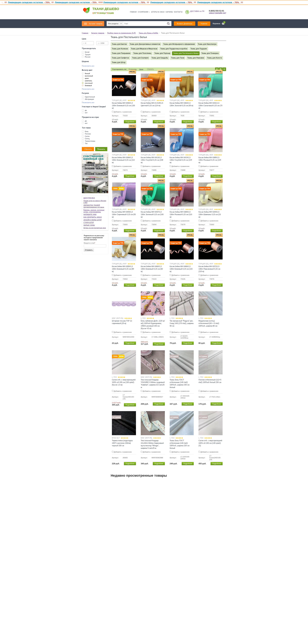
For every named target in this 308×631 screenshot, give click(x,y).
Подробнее (129, 122)
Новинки (204, 24)
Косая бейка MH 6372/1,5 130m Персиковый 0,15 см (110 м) (209, 268)
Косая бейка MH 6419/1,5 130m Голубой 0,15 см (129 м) (181, 159)
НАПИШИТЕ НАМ (89, 214)
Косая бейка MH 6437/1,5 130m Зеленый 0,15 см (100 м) (152, 214)
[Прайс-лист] (224, 69)
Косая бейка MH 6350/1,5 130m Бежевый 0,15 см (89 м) (123, 268)
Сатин (87, 136)
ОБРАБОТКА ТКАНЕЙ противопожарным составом (93, 206)
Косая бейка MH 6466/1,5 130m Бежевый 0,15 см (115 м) (181, 268)
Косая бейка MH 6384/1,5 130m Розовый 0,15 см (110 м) (181, 214)
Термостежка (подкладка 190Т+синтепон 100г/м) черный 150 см (122, 443)
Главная (133, 12)
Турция (87, 54)
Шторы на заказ (157, 12)
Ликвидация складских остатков (51, 2)
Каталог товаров (97, 33)
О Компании (143, 12)
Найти (168, 23)
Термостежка (90, 141)
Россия (87, 57)
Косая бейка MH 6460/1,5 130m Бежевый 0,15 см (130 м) (123, 105)
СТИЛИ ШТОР (88, 222)
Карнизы (169, 12)
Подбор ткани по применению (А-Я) (121, 33)
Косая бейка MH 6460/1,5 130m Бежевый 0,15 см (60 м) (152, 268)
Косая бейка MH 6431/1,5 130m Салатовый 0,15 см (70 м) (210, 105)
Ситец (87, 138)
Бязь (86, 131)
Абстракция (89, 99)
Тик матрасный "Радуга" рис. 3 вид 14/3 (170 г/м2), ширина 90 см (181, 323)
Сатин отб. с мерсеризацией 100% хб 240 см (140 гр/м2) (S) (210, 443)
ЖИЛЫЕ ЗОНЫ (89, 225)
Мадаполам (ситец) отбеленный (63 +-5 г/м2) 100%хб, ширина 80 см (209, 323)
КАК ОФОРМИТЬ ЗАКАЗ (92, 217)
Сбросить (88, 149)
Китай (87, 52)
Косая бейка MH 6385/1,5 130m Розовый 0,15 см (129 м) (210, 159)
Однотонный (90, 97)
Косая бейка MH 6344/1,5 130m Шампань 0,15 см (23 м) (210, 214)
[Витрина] (217, 69)
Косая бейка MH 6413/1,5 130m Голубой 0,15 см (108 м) (152, 159)
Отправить (89, 250)
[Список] (220, 69)
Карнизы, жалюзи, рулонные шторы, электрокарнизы (93, 211)
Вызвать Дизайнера (184, 24)
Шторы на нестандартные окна (94, 228)
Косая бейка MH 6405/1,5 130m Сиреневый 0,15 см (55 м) (124, 214)
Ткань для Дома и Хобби (148, 33)
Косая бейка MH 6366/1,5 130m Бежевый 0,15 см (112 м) (123, 159)
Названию (133, 69)
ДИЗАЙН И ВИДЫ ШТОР (92, 220)
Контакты (178, 12)
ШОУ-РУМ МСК (89, 198)
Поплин (88, 134)
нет (86, 112)
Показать (101, 149)
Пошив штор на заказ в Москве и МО (94, 202)
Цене (141, 69)
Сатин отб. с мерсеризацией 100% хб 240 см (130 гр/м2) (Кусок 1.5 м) (123, 382)
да (86, 110)
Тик (86, 143)
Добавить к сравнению (122, 112)
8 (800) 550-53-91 (216, 11)
